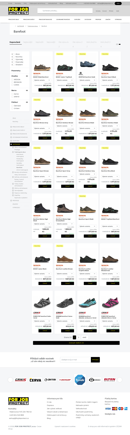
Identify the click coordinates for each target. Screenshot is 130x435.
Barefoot (44, 26)
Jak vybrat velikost (54, 409)
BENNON (18, 82)
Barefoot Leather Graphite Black (85, 269)
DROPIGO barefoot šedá (87, 77)
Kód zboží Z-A (106, 44)
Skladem (19, 65)
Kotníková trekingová (20, 155)
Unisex (17, 108)
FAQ (25, 3)
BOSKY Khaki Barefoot (41, 77)
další (84, 337)
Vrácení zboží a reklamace (57, 412)
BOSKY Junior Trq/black (64, 77)
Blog (61, 3)
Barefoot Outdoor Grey (87, 171)
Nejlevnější (27, 42)
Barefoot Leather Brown (64, 269)
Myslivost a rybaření (20, 197)
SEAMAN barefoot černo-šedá (64, 317)
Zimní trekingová (22, 170)
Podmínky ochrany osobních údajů (87, 416)
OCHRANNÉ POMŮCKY (63, 19)
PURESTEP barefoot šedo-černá (42, 317)
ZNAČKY (108, 19)
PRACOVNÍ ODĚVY (29, 19)
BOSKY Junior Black (39, 269)
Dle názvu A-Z (64, 44)
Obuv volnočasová (20, 147)
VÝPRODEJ (118, 19)
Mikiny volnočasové (20, 188)
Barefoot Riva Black (108, 171)
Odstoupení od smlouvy (37, 3)
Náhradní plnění (71, 3)
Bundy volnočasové (20, 172)
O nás (10, 3)
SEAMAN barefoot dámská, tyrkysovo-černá (87, 317)
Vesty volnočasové (20, 174)
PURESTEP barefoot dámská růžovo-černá (108, 317)
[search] (39, 10)
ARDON (17, 80)
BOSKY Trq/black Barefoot (110, 219)
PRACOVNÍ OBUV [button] (18, 127)
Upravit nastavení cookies (65, 426)
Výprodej (19, 59)
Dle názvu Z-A (78, 44)
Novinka (19, 57)
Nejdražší (39, 42)
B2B (118, 3)
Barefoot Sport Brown (41, 171)
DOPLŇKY (77, 19)
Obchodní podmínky (84, 412)
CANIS (16, 85)
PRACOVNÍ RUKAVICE (45, 19)
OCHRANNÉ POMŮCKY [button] (20, 137)
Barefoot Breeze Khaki (86, 123)
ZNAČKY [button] (15, 204)
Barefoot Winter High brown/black (63, 220)
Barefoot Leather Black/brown (107, 269)
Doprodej (19, 62)
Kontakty (18, 3)
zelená (16, 97)
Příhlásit (95, 360)
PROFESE (98, 19)
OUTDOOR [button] (16, 144)
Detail (45, 90)
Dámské (17, 106)
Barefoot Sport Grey (63, 171)
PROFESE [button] (16, 200)
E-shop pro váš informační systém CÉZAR (105, 426)
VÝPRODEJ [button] (16, 207)
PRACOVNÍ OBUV (13, 19)
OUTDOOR (88, 19)
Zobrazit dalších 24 (76, 343)
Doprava (50, 405)
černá (16, 94)
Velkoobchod (52, 3)
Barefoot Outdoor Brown (64, 123)
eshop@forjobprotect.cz (105, 3)
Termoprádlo (18, 190)
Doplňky (17, 195)
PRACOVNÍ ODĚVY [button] (19, 130)
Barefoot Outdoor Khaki (109, 123)
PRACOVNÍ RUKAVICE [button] (20, 134)
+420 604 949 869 (89, 3)
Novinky (15, 121)
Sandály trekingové (20, 164)
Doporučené (15, 42)
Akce (18, 54)
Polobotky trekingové (20, 160)
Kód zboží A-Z (92, 44)
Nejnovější (51, 42)
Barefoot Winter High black (40, 220)
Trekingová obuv (33, 26)
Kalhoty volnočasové (21, 177)
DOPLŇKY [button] (16, 141)
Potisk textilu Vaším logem (87, 402)
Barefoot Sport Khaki (86, 219)
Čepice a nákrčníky (20, 193)
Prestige (17, 150)
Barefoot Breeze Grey (40, 123)
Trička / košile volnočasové (18, 185)
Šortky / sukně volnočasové (19, 180)
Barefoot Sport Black (108, 77)
